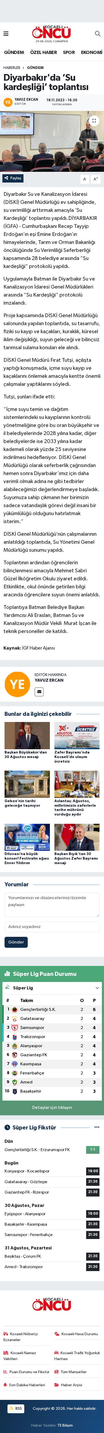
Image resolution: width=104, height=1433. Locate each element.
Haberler (11, 68)
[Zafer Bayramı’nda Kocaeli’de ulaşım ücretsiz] (77, 735)
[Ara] (98, 34)
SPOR (69, 52)
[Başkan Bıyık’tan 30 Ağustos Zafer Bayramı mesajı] (77, 837)
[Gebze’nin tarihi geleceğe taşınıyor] (27, 784)
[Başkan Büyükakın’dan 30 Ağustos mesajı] (27, 735)
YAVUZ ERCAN (49, 680)
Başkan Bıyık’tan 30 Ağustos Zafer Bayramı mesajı (76, 858)
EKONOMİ (91, 52)
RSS (18, 1409)
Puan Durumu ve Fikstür (30, 1372)
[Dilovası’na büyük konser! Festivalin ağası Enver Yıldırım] (27, 837)
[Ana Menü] (6, 34)
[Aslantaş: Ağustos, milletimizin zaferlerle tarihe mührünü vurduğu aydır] (77, 784)
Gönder (16, 942)
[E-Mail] (39, 692)
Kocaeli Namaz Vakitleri (19, 1356)
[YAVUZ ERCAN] (17, 684)
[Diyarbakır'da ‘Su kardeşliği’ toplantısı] (52, 141)
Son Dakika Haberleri (27, 1385)
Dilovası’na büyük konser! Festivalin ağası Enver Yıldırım (27, 858)
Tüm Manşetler (74, 1372)
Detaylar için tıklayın (52, 1107)
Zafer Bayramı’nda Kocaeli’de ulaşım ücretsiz (72, 757)
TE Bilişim (65, 1425)
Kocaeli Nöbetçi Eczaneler (20, 1337)
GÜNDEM (14, 52)
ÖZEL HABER (43, 52)
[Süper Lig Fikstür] (96, 1127)
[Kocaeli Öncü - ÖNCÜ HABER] (52, 32)
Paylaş (15, 178)
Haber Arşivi (71, 1385)
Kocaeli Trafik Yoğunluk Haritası (77, 1356)
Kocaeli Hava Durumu (80, 1334)
